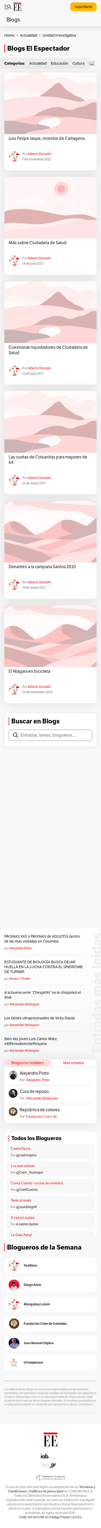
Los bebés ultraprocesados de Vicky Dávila (40, 1018)
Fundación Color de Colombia (41, 1116)
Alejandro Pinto (20, 948)
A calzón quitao (23, 1217)
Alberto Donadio (39, 154)
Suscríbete (83, 6)
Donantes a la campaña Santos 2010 (42, 567)
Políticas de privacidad (46, 1491)
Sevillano (30, 1265)
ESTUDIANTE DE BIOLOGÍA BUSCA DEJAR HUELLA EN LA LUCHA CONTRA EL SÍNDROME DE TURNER (43, 967)
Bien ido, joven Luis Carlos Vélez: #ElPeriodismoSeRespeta (30, 1041)
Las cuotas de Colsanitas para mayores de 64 (48, 459)
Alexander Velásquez (24, 1004)
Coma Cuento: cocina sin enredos (37, 1183)
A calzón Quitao (27, 1224)
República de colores (40, 1110)
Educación (59, 63)
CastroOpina (20, 1148)
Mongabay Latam (37, 1304)
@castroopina (26, 1155)
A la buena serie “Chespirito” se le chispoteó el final (42, 995)
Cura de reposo (34, 1091)
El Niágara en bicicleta (29, 671)
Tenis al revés (21, 1200)
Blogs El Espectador (38, 48)
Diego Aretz (32, 1285)
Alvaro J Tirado (19, 979)
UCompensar (33, 1362)
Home (9, 35)
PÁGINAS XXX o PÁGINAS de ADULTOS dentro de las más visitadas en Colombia (42, 939)
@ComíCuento (27, 1190)
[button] (93, 63)
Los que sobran (23, 1166)
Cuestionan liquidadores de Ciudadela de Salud (48, 350)
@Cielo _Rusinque (29, 1172)
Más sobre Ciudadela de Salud (38, 243)
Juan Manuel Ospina (39, 1343)
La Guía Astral (21, 1235)
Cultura (78, 63)
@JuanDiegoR (26, 1207)
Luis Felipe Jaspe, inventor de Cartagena (47, 138)
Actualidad (28, 35)
